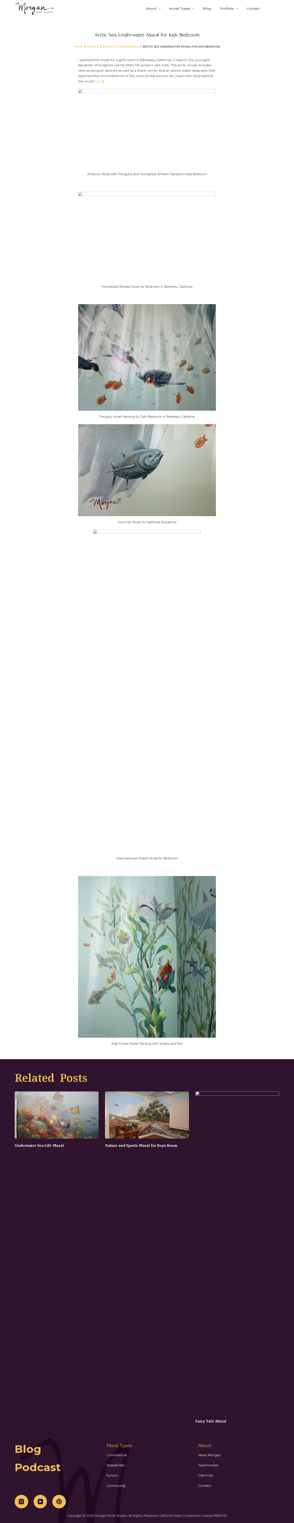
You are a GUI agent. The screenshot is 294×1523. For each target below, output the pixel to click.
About (151, 8)
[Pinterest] (59, 1501)
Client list (205, 1475)
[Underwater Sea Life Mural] (57, 1115)
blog (28, 1449)
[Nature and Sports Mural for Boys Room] (147, 1115)
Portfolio (227, 8)
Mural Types (179, 8)
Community (116, 1486)
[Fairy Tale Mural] (237, 1252)
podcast (38, 1467)
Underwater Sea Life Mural (39, 1145)
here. (99, 81)
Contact (253, 8)
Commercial (117, 1455)
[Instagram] (21, 1501)
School (112, 1475)
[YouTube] (40, 1501)
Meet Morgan (209, 1455)
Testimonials (208, 1465)
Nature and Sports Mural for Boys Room (141, 1145)
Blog (207, 8)
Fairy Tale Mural (210, 1421)
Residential (115, 1465)
